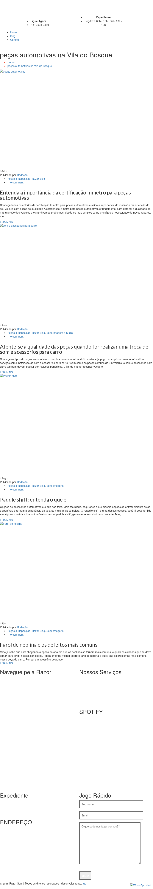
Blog (12, 36)
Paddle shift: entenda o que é (33, 499)
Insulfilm (91, 678)
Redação (22, 175)
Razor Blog (38, 178)
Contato (15, 40)
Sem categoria (55, 486)
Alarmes (91, 682)
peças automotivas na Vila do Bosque (29, 66)
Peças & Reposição (18, 178)
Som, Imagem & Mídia (59, 333)
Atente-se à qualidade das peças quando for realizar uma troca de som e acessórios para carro (74, 349)
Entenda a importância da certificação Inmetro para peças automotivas (65, 195)
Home (13, 32)
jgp (84, 883)
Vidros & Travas (96, 697)
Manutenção (94, 690)
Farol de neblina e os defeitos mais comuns (48, 644)
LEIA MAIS (6, 222)
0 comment (17, 182)
